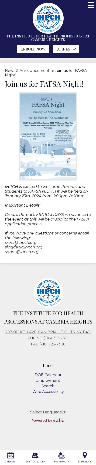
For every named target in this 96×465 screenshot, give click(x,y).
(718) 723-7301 (56, 338)
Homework (61, 461)
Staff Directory (35, 461)
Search (48, 386)
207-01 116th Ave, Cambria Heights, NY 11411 (48, 332)
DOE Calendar (48, 375)
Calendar (10, 461)
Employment (48, 380)
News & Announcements (28, 70)
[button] (66, 49)
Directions (85, 461)
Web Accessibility (48, 391)
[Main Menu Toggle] (91, 5)
